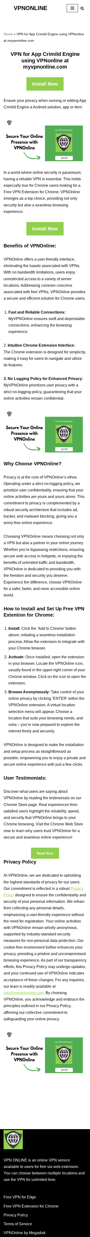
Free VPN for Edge (20, 1197)
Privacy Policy (16, 1215)
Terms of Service (18, 1224)
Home (8, 34)
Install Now (45, 84)
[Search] (82, 8)
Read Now (45, 853)
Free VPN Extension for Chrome (31, 1206)
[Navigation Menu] (72, 8)
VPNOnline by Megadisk (25, 1233)
